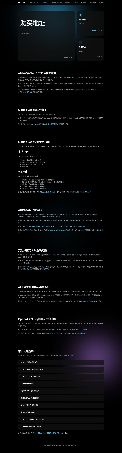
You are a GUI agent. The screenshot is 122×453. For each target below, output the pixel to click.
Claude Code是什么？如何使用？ (32, 426)
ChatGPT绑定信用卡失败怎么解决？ (32, 369)
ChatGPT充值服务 (54, 230)
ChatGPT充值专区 (82, 333)
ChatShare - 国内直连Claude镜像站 (38, 226)
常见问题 (101, 2)
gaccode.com (34, 124)
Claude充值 (95, 301)
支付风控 (75, 2)
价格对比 (83, 2)
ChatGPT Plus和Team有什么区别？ (32, 419)
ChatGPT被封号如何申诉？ (30, 405)
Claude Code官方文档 (48, 192)
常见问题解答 (79, 90)
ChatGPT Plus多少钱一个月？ (31, 376)
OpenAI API (92, 2)
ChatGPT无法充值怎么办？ (30, 362)
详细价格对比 (50, 333)
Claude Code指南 (57, 2)
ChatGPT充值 (34, 2)
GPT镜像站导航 (80, 226)
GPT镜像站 (67, 2)
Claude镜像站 (45, 2)
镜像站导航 (55, 433)
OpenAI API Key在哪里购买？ (31, 391)
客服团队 (88, 192)
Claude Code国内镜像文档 (51, 124)
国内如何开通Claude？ (28, 412)
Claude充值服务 (66, 230)
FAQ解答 (45, 269)
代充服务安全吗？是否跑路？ (30, 398)
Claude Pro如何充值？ (28, 384)
